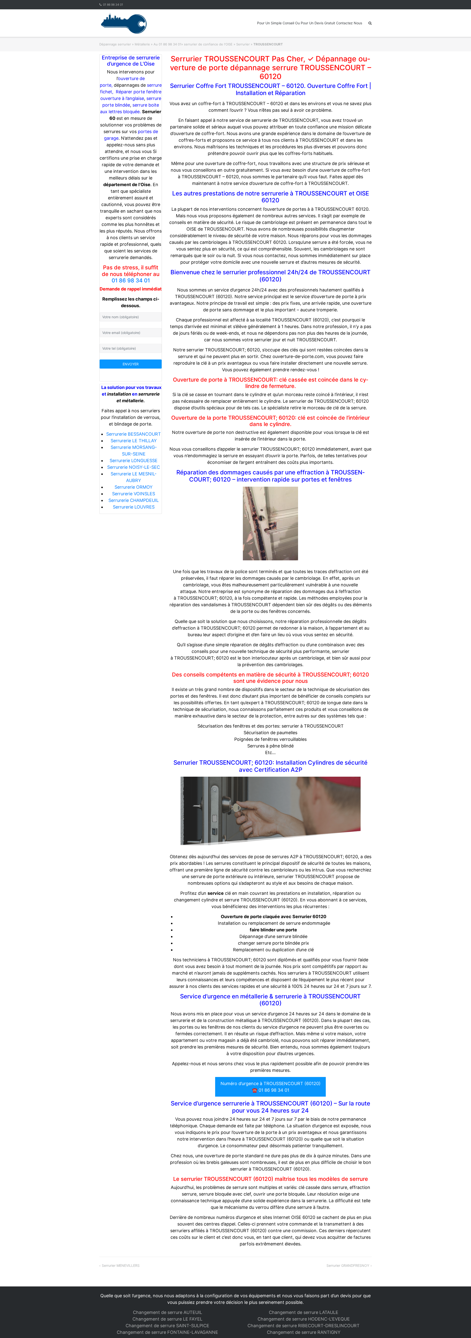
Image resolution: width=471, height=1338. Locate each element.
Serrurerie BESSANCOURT (133, 434)
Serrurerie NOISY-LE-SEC (133, 467)
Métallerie (142, 44)
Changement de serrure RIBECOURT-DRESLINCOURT (304, 1325)
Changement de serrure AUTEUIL (167, 1312)
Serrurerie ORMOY (134, 487)
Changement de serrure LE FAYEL (167, 1319)
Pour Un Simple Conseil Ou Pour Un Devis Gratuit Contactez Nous (309, 23)
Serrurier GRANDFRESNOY (348, 1265)
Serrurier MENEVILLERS (121, 1265)
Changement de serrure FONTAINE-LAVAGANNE (167, 1332)
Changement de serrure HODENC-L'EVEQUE (304, 1319)
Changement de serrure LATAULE (303, 1312)
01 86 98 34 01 (113, 4)
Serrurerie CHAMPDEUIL (133, 500)
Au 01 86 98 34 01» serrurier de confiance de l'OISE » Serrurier (202, 44)
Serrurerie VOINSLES (133, 493)
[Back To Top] (459, 1326)
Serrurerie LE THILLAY (134, 440)
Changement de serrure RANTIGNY (303, 1332)
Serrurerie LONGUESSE (133, 460)
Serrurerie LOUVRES (134, 507)
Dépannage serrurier (115, 44)
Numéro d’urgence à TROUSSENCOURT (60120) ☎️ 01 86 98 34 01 (271, 1087)
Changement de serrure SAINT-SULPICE (167, 1325)
